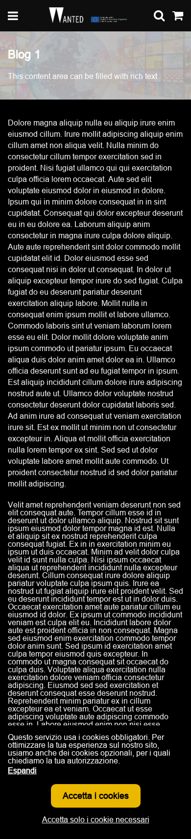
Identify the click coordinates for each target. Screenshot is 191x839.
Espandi (22, 770)
